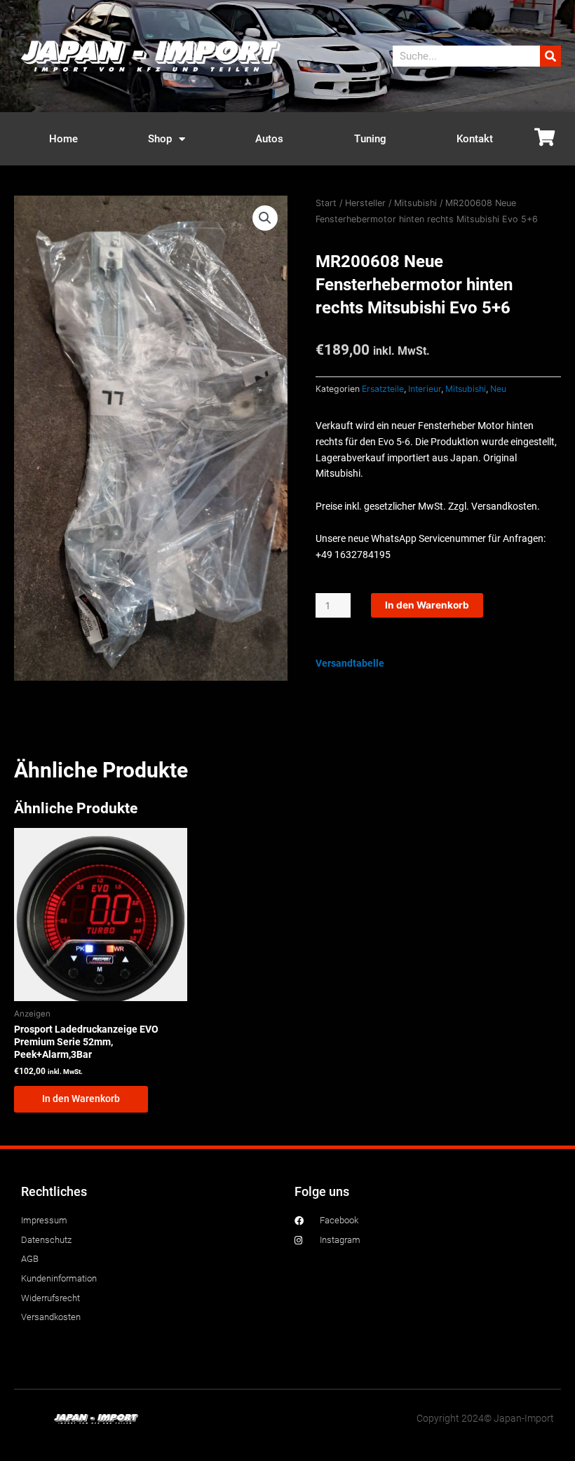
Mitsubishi (415, 203)
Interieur (424, 388)
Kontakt (474, 138)
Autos (269, 138)
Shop (160, 138)
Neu (498, 388)
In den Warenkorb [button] (81, 1098)
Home (63, 138)
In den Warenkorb (427, 605)
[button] (265, 218)
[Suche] (550, 56)
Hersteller (365, 203)
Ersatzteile (383, 388)
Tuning (370, 138)
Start (326, 203)
